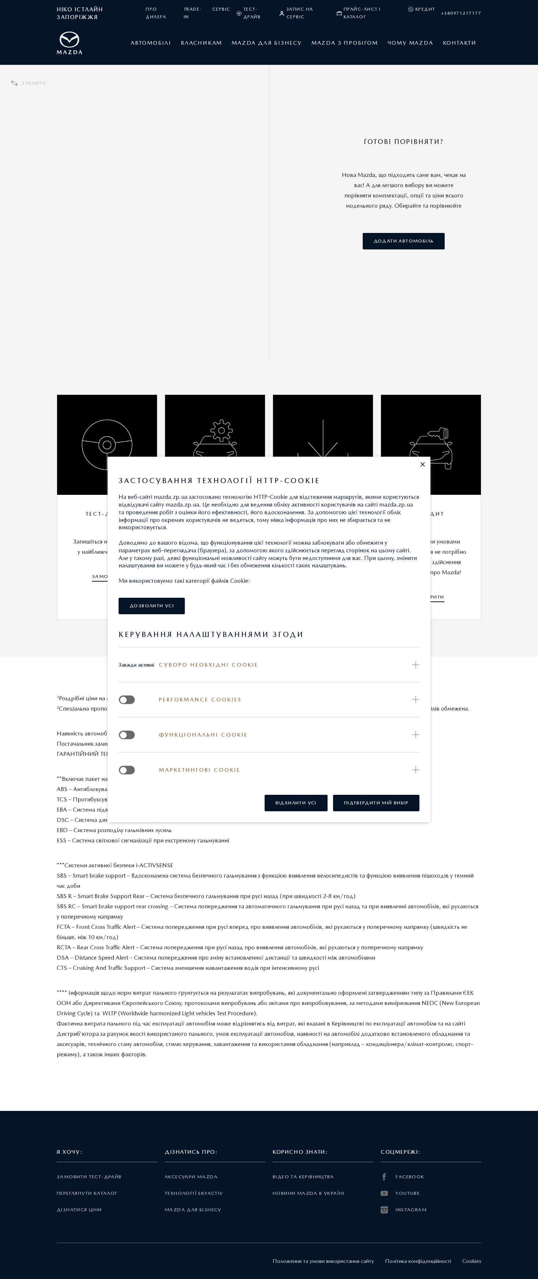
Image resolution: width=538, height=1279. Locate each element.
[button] (423, 464)
